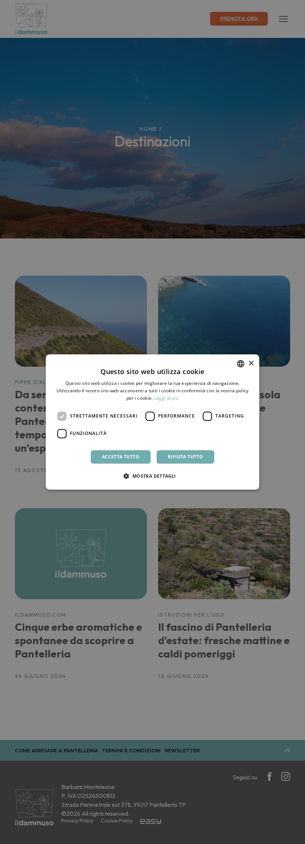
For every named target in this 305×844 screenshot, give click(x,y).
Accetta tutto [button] (120, 457)
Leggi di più (166, 398)
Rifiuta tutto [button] (185, 457)
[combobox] (240, 363)
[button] (152, 475)
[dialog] (152, 422)
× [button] (251, 363)
